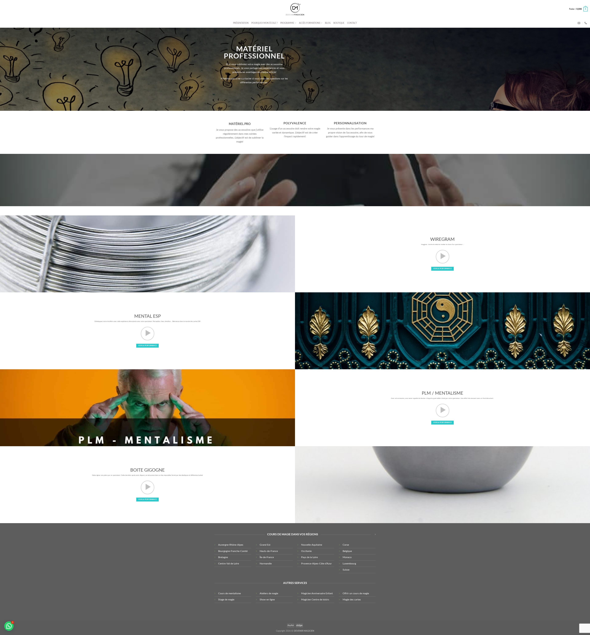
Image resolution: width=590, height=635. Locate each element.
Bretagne (223, 557)
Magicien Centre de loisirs (315, 599)
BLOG (328, 23)
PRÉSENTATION (241, 23)
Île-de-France (267, 557)
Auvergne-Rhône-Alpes (230, 545)
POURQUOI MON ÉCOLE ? (264, 23)
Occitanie (306, 551)
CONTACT (352, 23)
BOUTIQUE (338, 23)
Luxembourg (349, 563)
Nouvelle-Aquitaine (311, 545)
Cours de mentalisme (229, 593)
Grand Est (265, 545)
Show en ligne (267, 599)
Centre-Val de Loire (228, 563)
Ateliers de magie (269, 593)
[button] (9, 626)
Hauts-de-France (269, 551)
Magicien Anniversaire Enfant (317, 593)
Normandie (266, 563)
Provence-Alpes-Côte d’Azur (316, 563)
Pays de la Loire (309, 557)
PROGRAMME (287, 23)
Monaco (347, 557)
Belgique (347, 551)
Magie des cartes (352, 599)
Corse (346, 545)
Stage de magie (226, 599)
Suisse (346, 570)
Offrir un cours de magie (356, 593)
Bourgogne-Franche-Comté (233, 551)
